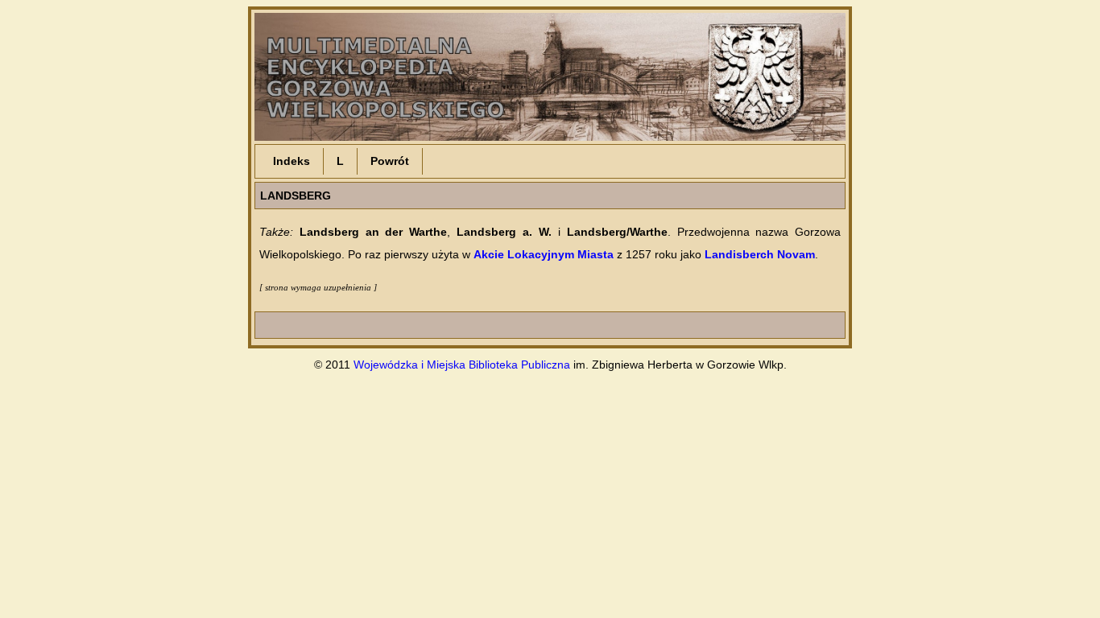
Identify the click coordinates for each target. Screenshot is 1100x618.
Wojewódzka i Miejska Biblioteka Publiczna (462, 364)
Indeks (291, 160)
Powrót (389, 160)
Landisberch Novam (760, 254)
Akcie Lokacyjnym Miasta (543, 254)
